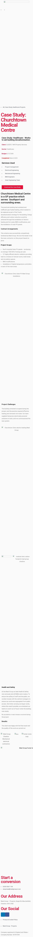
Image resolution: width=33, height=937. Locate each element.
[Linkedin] (3, 914)
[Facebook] (7, 914)
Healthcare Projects (19, 107)
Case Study (8, 107)
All (3, 107)
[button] (12, 187)
